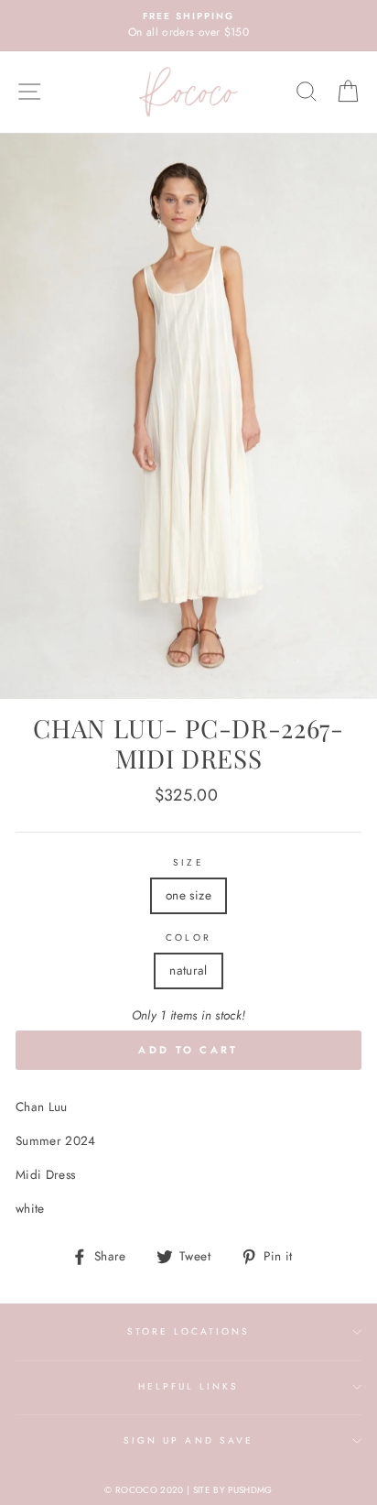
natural (188, 970)
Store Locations (189, 1331)
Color (188, 937)
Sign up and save (188, 1440)
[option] (188, 25)
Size (188, 862)
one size (188, 895)
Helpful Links (189, 1386)
